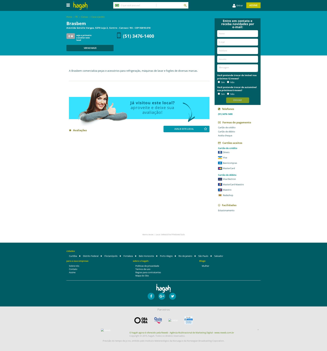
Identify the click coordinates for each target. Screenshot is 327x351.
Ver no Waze (90, 47)
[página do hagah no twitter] (172, 296)
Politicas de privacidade (147, 265)
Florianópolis (111, 255)
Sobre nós (74, 265)
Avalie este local (184, 128)
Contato (73, 269)
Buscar (185, 5)
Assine (253, 5)
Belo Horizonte (146, 255)
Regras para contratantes (148, 272)
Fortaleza (128, 255)
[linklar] (173, 320)
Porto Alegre (166, 255)
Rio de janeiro (185, 255)
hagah (80, 5)
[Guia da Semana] (158, 320)
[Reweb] (106, 330)
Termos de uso (142, 269)
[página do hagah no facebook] (151, 296)
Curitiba (73, 255)
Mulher (205, 265)
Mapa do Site (142, 275)
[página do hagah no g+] (161, 296)
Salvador (218, 255)
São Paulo (203, 255)
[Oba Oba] (141, 320)
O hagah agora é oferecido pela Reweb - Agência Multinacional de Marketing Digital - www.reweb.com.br (181, 332)
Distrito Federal (90, 255)
